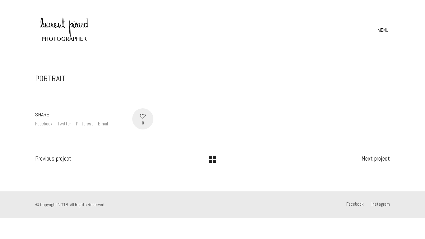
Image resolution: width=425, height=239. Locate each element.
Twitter (64, 124)
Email (103, 124)
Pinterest (84, 124)
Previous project (53, 158)
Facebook (44, 124)
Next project (376, 158)
